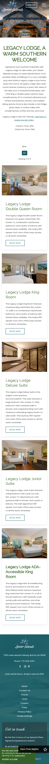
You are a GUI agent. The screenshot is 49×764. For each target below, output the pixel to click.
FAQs (24, 699)
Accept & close (9, 759)
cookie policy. (20, 755)
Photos (24, 694)
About (24, 686)
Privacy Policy (24, 711)
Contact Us (24, 690)
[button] (44, 5)
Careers (24, 703)
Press (24, 707)
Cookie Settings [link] (24, 716)
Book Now (31, 5)
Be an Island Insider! (14, 746)
